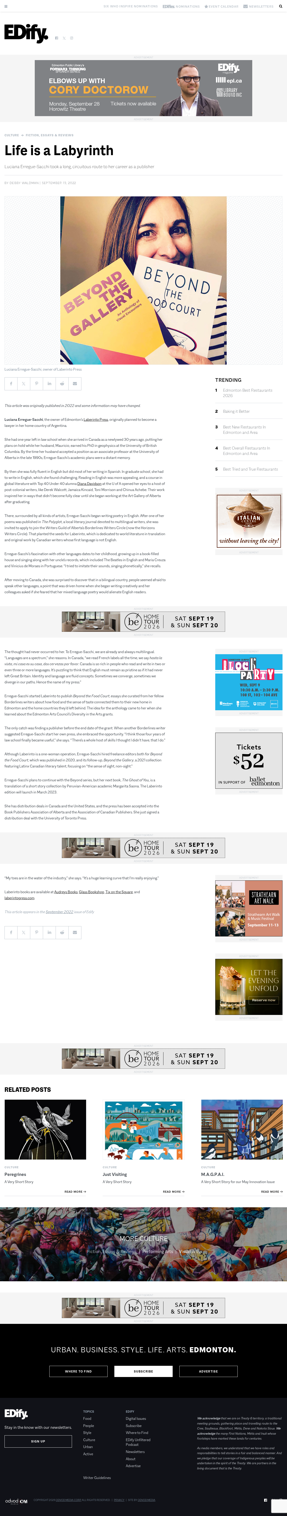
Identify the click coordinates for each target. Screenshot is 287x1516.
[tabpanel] (143, 1361)
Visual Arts (189, 1251)
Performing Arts (157, 1251)
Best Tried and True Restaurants (250, 469)
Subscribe (143, 1371)
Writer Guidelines (97, 1477)
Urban (88, 1446)
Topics (88, 1412)
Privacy (119, 1500)
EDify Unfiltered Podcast (138, 1442)
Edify (130, 1412)
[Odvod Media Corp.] (16, 1501)
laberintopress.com (19, 898)
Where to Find (78, 1371)
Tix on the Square (119, 892)
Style (87, 1432)
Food (87, 1418)
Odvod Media (146, 1500)
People (88, 1425)
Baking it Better (236, 411)
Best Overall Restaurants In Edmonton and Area (246, 450)
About (130, 1459)
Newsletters (135, 1451)
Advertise (208, 1371)
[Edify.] (26, 33)
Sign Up (38, 1441)
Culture (11, 135)
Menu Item (91, 1471)
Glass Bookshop (91, 892)
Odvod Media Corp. (68, 1500)
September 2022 (59, 912)
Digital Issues (136, 1418)
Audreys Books (66, 892)
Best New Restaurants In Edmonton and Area (244, 429)
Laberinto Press (96, 419)
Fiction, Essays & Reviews (50, 135)
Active (88, 1454)
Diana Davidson (89, 483)
